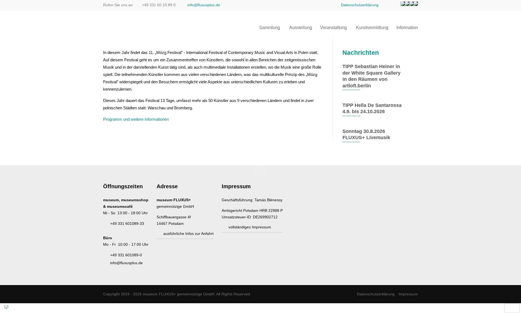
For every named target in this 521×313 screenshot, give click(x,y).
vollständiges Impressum (249, 227)
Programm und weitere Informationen (136, 119)
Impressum (408, 294)
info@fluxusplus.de (204, 5)
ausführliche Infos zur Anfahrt (188, 233)
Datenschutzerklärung (360, 5)
